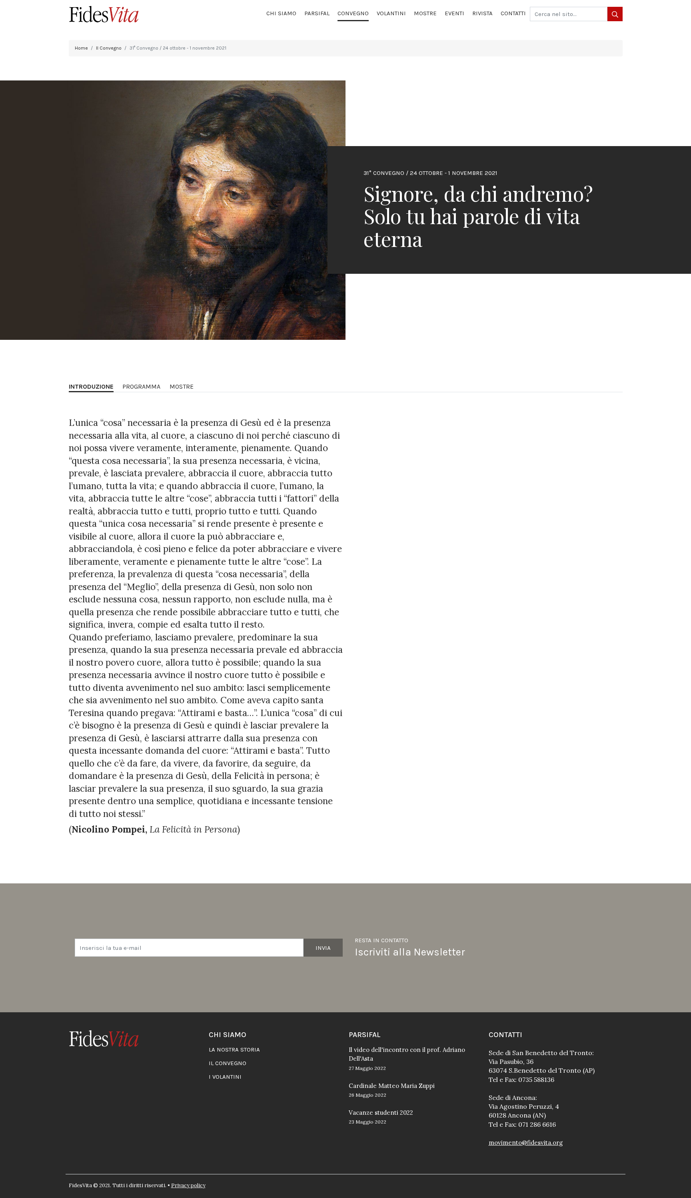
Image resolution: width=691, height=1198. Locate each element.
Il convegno (227, 1063)
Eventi (454, 13)
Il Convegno (109, 48)
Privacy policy (188, 1185)
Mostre (425, 13)
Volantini (391, 13)
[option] (345, 210)
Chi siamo (281, 13)
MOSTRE (182, 386)
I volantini (225, 1076)
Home (81, 48)
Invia (323, 947)
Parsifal (317, 13)
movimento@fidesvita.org (526, 1142)
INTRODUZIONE (91, 386)
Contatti (513, 13)
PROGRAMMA (141, 386)
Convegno (353, 13)
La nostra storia (234, 1049)
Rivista (482, 13)
